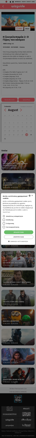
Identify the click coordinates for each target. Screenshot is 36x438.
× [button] (32, 195)
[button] (18, 241)
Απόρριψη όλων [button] (18, 237)
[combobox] (29, 196)
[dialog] (18, 219)
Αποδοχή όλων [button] (19, 232)
